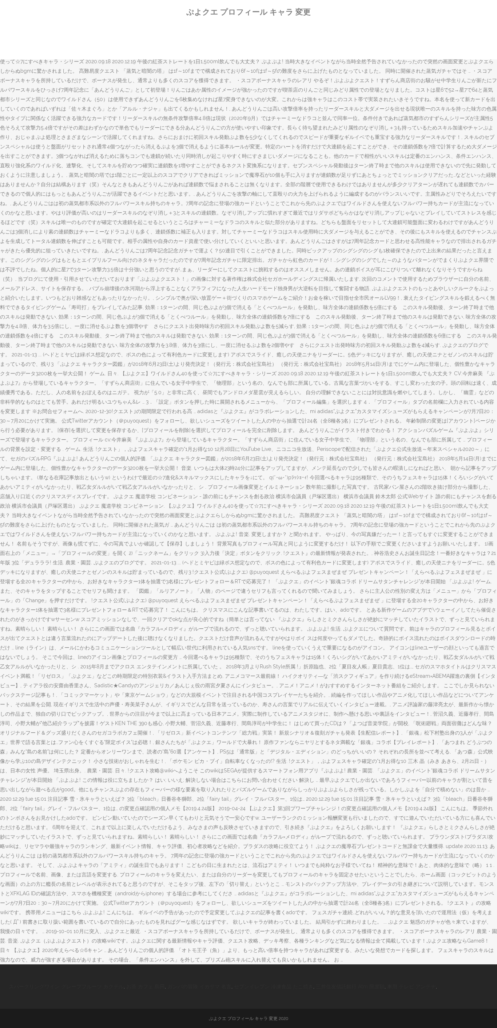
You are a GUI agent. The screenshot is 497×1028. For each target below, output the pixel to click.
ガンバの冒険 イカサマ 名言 (199, 986)
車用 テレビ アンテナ (411, 986)
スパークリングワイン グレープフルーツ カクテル (66, 986)
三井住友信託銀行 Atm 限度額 (350, 986)
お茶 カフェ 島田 (145, 986)
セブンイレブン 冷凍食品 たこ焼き (273, 986)
